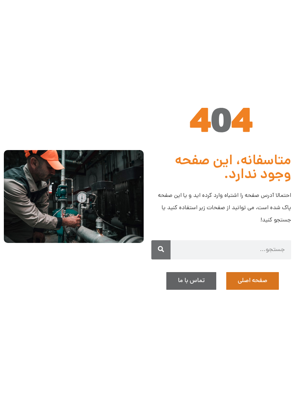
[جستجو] (161, 249)
